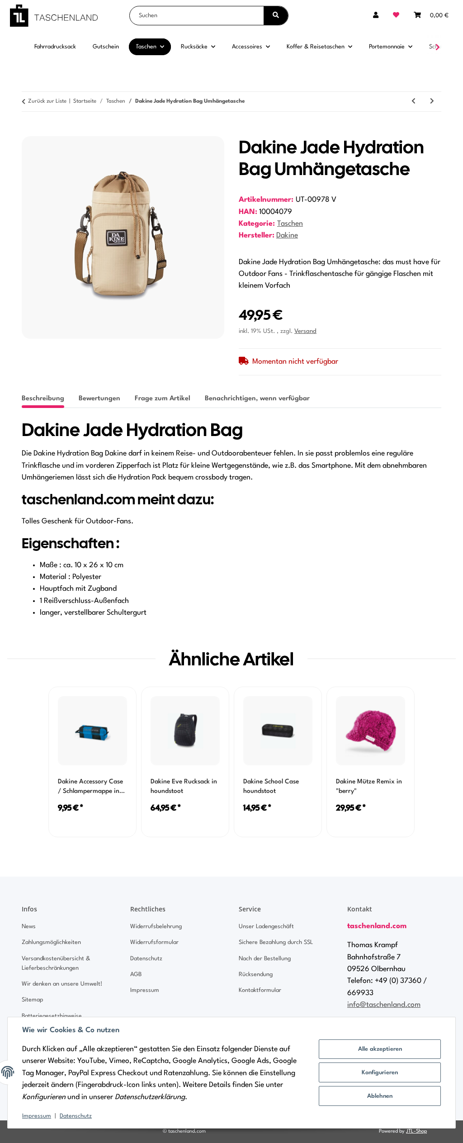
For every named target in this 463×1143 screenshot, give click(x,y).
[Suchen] (276, 15)
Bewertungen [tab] (99, 398)
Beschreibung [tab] (43, 398)
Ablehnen (379, 1096)
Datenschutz (76, 1116)
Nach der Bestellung (265, 959)
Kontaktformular (260, 990)
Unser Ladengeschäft (266, 927)
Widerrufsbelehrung (156, 927)
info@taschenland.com (383, 1005)
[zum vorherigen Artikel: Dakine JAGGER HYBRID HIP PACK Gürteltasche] (413, 101)
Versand (305, 331)
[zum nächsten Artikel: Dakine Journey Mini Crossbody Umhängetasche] (432, 101)
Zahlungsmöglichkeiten (51, 942)
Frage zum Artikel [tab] (162, 398)
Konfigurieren (380, 1073)
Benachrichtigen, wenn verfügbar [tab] (257, 398)
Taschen (290, 224)
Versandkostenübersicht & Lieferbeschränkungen (56, 963)
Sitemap (32, 1000)
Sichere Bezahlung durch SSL (276, 942)
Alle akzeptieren (380, 1049)
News (29, 927)
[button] (376, 15)
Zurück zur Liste (47, 101)
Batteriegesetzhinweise (52, 1016)
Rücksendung (256, 974)
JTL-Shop (416, 1131)
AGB (136, 974)
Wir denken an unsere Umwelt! (62, 984)
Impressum (36, 1116)
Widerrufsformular (154, 942)
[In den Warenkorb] (29, 131)
